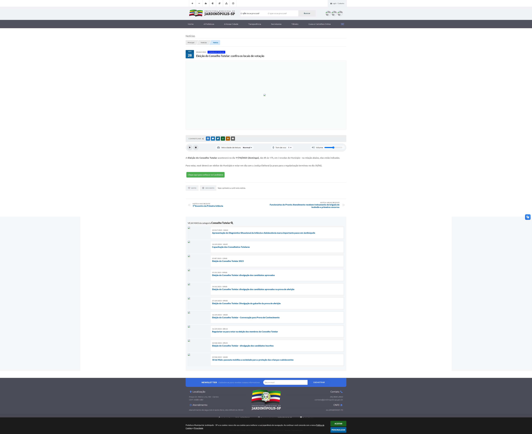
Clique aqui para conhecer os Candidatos (205, 175)
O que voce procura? (250, 13)
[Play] (190, 147)
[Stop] (196, 147)
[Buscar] (307, 13)
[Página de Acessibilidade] (233, 3)
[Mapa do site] (226, 3)
